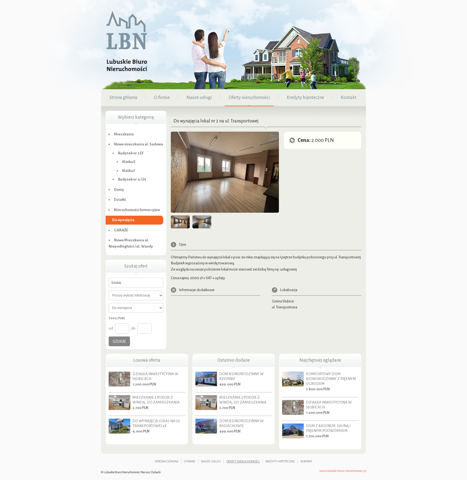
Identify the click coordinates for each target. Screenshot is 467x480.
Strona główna (166, 461)
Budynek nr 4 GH (132, 179)
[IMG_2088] (201, 221)
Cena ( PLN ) (117, 318)
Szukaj (119, 341)
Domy (119, 190)
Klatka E (128, 162)
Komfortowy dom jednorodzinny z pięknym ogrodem (331, 379)
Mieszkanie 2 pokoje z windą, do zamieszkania (156, 399)
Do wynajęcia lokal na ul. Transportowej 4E (156, 423)
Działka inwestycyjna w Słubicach (155, 376)
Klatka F (128, 171)
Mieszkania (124, 134)
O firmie (189, 461)
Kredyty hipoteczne (280, 461)
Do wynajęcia (123, 220)
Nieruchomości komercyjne (137, 210)
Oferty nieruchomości (243, 461)
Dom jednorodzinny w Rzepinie (241, 376)
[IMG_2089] (180, 221)
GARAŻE (121, 230)
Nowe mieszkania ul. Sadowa (138, 144)
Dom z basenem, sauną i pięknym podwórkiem (328, 428)
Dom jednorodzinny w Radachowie (241, 423)
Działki (120, 200)
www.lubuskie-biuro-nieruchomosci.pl (342, 470)
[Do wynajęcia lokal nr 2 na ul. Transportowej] (225, 173)
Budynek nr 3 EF (131, 153)
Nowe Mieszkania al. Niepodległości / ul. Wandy (131, 243)
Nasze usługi (211, 461)
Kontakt (306, 461)
